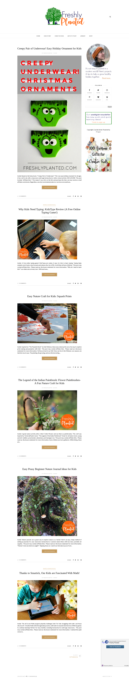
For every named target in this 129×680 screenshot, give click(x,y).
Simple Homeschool (49, 204)
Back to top (107, 676)
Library (82, 36)
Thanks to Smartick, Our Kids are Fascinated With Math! (49, 573)
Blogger (98, 132)
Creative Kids (59, 36)
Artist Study (72, 36)
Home (38, 36)
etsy (107, 99)
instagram (107, 92)
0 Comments (22, 196)
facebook (89, 92)
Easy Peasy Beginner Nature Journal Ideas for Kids (49, 469)
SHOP (90, 36)
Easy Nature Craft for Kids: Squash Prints (49, 296)
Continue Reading (49, 187)
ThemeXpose (33, 676)
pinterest (89, 99)
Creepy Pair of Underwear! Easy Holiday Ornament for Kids (49, 48)
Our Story (47, 36)
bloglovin (98, 99)
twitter (98, 92)
